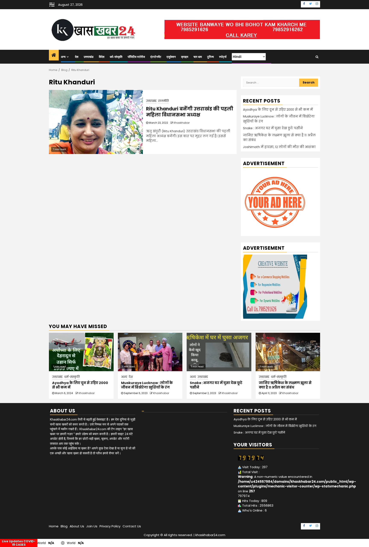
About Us (77, 526)
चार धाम (197, 57)
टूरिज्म (210, 57)
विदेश (101, 57)
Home (54, 526)
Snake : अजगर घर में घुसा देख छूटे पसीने (273, 128)
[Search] (317, 57)
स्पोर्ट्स (222, 57)
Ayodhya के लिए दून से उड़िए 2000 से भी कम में (278, 109)
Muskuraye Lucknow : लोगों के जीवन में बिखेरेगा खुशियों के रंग (147, 385)
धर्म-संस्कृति (116, 57)
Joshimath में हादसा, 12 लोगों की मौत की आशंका (279, 147)
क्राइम (184, 57)
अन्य (63, 57)
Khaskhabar (182, 123)
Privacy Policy (110, 526)
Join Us (91, 526)
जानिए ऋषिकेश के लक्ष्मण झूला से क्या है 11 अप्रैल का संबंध (285, 385)
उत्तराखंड (89, 57)
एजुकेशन (171, 57)
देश (76, 57)
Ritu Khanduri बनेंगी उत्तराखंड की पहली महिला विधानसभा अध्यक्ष (189, 112)
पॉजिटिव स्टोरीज (136, 57)
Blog (64, 526)
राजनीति (163, 101)
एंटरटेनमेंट (155, 57)
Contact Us (132, 526)
